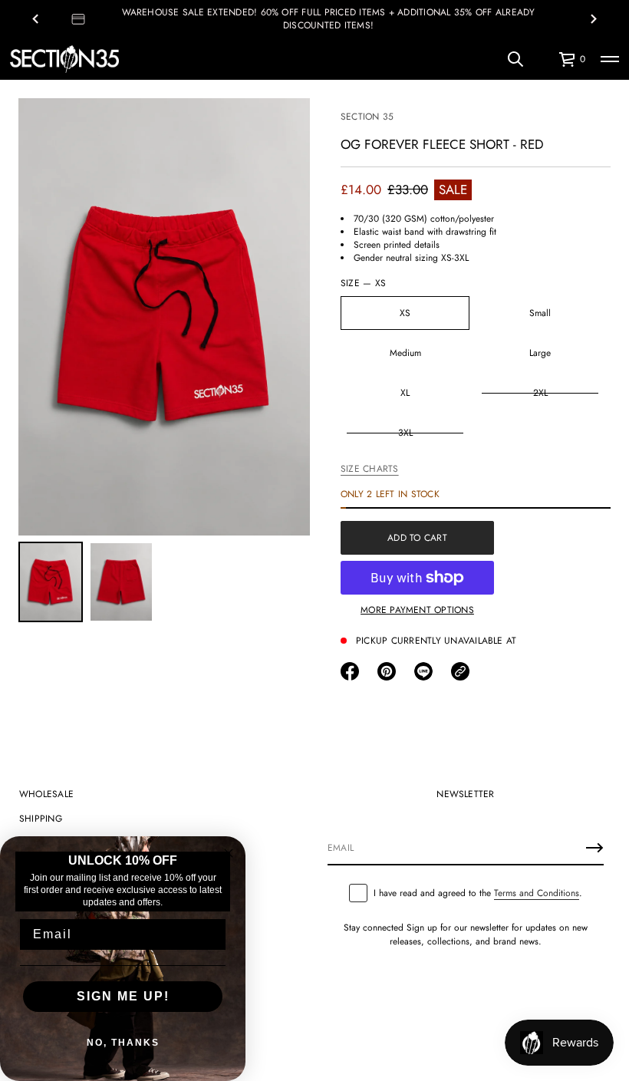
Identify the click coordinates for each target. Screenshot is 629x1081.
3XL (405, 433)
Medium (405, 353)
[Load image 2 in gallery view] (121, 582)
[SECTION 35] (64, 59)
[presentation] (164, 317)
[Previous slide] (35, 19)
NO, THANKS (123, 1042)
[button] (515, 59)
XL (405, 393)
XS (405, 313)
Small (540, 313)
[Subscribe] (594, 848)
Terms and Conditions (536, 893)
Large (540, 353)
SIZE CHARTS (370, 469)
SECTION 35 (367, 117)
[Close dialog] (228, 853)
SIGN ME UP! (123, 996)
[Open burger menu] (610, 59)
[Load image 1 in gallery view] (50, 582)
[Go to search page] (515, 59)
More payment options (417, 610)
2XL (540, 393)
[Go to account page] (541, 62)
